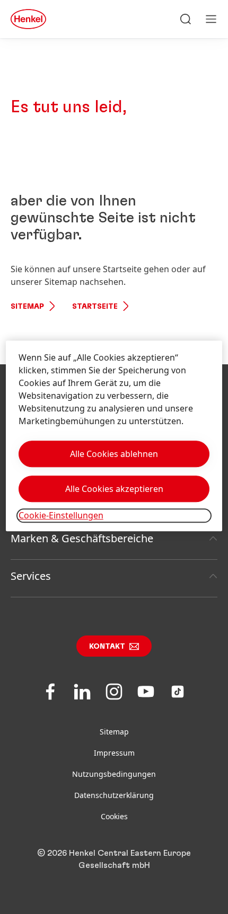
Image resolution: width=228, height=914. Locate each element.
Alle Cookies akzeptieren (114, 489)
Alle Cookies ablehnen (114, 454)
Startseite (95, 306)
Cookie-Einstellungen (61, 516)
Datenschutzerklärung (114, 795)
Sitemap (27, 306)
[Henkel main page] (28, 19)
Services (31, 576)
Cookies (114, 816)
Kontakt (107, 646)
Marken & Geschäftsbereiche (82, 538)
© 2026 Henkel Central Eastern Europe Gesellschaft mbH (114, 859)
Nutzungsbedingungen (114, 774)
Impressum (114, 753)
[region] (114, 436)
